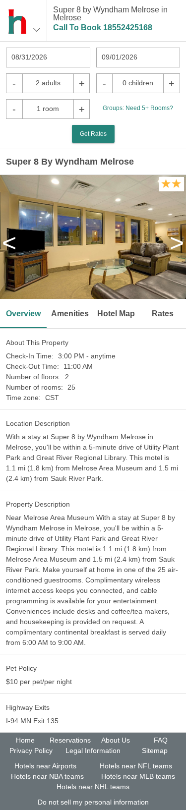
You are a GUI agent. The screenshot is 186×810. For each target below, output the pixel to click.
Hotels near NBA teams (47, 776)
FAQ (161, 740)
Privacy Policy (31, 750)
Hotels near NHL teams (93, 787)
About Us (115, 740)
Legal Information (93, 750)
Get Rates (93, 133)
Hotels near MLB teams (138, 776)
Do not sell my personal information (93, 802)
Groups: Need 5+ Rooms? (138, 108)
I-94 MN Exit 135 (32, 721)
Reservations (70, 740)
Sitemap (155, 750)
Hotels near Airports (45, 766)
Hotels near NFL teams (136, 766)
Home (25, 740)
